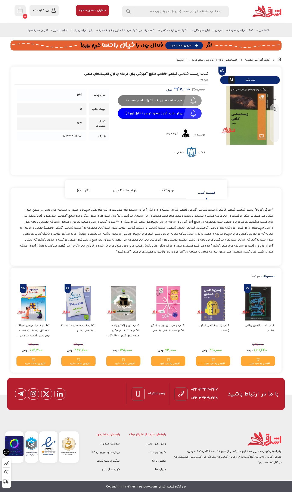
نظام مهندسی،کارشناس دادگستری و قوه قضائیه (127, 30)
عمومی (219, 30)
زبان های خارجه (201, 30)
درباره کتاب (167, 191)
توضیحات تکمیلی (124, 191)
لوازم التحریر (60, 30)
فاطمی (179, 152)
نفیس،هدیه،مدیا (38, 30)
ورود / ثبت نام (41, 10)
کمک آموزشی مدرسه (241, 30)
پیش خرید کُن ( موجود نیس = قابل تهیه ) (154, 113)
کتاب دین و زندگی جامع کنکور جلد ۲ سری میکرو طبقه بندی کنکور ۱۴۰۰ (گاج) (122, 331)
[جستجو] (128, 11)
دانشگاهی (264, 30)
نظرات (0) (83, 191)
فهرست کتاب (206, 193)
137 (79, 124)
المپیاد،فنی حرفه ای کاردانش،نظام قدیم (214, 60)
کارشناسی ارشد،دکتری (174, 30)
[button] (258, 361)
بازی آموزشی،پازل (83, 30)
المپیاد (180, 60)
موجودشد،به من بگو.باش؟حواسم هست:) (154, 100)
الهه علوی (172, 134)
